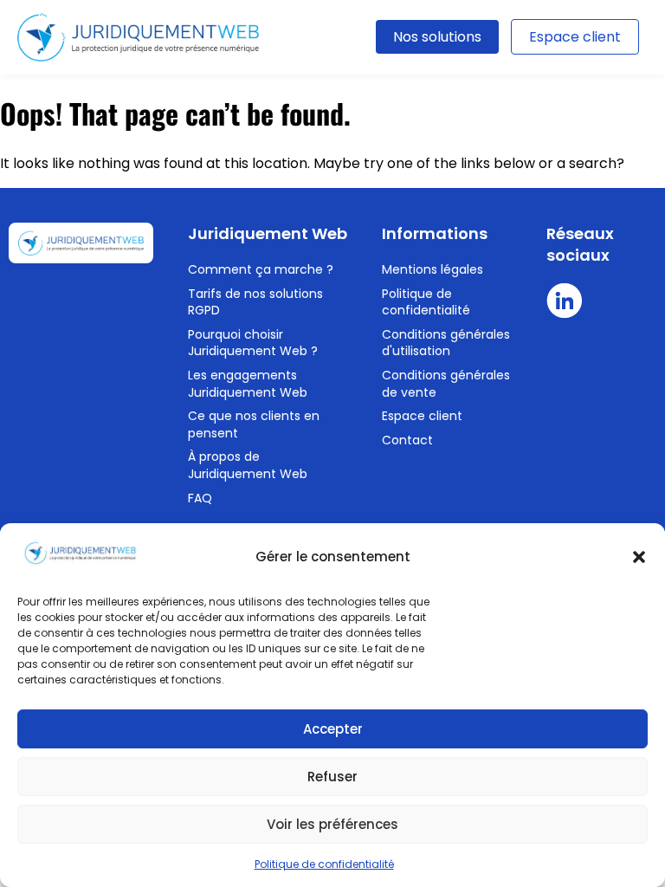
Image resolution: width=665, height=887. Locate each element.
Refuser (332, 776)
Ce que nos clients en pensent (254, 424)
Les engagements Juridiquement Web (247, 383)
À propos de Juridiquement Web (247, 465)
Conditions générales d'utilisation (446, 343)
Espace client (575, 37)
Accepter (333, 729)
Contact (407, 440)
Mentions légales (432, 269)
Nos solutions (437, 37)
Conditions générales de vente (446, 383)
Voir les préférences (332, 824)
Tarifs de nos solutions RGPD (255, 302)
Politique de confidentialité (324, 864)
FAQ (200, 498)
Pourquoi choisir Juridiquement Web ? (253, 343)
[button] (639, 557)
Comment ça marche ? (260, 269)
